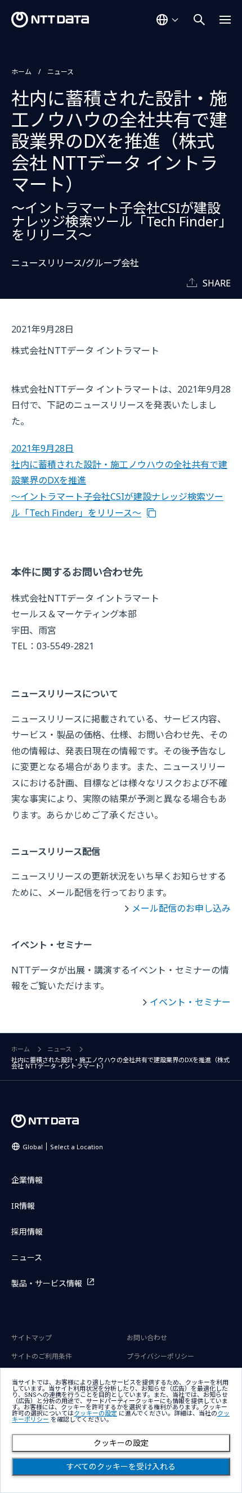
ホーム (21, 71)
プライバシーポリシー (160, 1356)
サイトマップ (31, 1337)
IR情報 (23, 1205)
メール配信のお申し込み (181, 908)
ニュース (60, 71)
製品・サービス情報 (46, 1283)
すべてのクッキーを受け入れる (121, 1466)
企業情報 (27, 1180)
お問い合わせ (147, 1337)
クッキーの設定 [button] (95, 1413)
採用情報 (27, 1231)
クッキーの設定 (121, 1443)
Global (63, 1146)
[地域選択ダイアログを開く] (167, 19)
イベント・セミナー (190, 1002)
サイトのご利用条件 (41, 1356)
